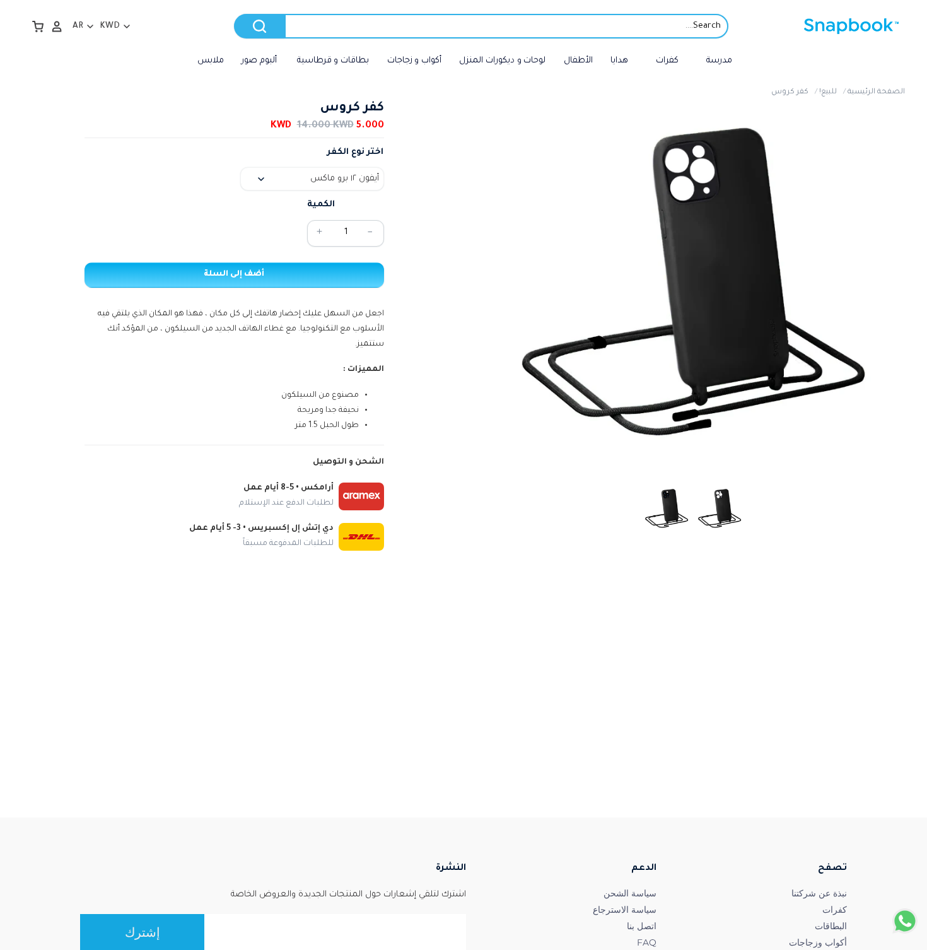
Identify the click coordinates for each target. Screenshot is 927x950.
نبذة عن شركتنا (819, 893)
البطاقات (831, 926)
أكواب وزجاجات (818, 942)
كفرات (834, 909)
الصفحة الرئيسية (876, 92)
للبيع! (828, 92)
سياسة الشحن (629, 893)
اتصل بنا (641, 926)
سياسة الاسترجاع (624, 909)
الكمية (321, 204)
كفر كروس (789, 92)
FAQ (646, 942)
